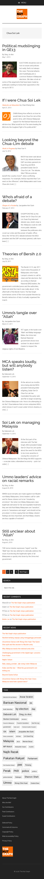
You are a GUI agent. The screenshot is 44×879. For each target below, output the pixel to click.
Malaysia (8, 741)
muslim (31, 747)
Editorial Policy (7, 823)
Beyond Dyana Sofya (10, 675)
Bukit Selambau (7, 709)
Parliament (32, 758)
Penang (28, 765)
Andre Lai (5, 619)
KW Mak (18, 736)
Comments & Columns (10, 827)
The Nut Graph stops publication (23, 603)
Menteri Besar (27, 741)
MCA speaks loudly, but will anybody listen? (19, 365)
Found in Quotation (23, 723)
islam (12, 731)
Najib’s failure (7, 660)
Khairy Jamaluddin (8, 736)
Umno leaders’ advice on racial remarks (21, 479)
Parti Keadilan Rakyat (8, 765)
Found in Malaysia (8, 723)
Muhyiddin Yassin (20, 747)
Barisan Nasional (15, 702)
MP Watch (7, 746)
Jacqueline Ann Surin (26, 732)
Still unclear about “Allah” (18, 533)
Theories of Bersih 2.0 (21, 254)
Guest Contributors (8, 816)
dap (33, 709)
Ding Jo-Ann (25, 714)
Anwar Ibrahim (26, 697)
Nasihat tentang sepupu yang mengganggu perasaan (21, 638)
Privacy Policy (7, 841)
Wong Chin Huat (21, 783)
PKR (16, 770)
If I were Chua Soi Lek (21, 100)
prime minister (7, 777)
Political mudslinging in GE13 (21, 48)
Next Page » (24, 572)
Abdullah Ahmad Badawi (10, 697)
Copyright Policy (7, 832)
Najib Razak (10, 752)
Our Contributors (8, 807)
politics (34, 771)
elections (24, 719)
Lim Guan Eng (28, 736)
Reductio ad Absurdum (10, 105)
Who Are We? (6, 802)
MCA (18, 741)
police (25, 770)
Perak (7, 771)
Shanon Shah (32, 776)
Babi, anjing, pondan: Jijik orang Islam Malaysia (19, 664)
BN (31, 703)
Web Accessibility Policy (10, 836)
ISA (4, 731)
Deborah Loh (9, 714)
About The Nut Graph (9, 798)
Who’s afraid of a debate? (17, 199)
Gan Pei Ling (35, 723)
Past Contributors (8, 811)
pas (20, 764)
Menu (23, 3)
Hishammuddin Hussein (29, 727)
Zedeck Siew (35, 783)
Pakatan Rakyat (14, 758)
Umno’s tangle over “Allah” (19, 314)
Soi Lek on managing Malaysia (21, 424)
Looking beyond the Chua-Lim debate (20, 142)
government (7, 727)
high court (16, 727)
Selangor (18, 777)
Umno (7, 783)
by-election (22, 708)
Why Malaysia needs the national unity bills (18, 649)
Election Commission (11, 719)
